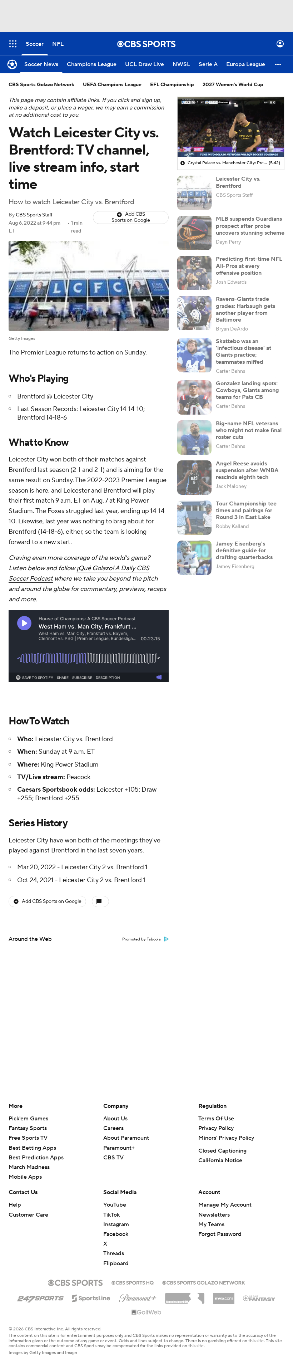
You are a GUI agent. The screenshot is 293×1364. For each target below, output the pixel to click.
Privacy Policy (216, 1128)
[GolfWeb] (146, 1312)
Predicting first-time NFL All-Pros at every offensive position (249, 265)
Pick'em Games (28, 1118)
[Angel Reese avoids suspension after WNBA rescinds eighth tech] (194, 477)
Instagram (116, 1224)
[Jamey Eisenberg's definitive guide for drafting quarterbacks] (194, 558)
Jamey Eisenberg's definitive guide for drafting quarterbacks (244, 550)
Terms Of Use (216, 1118)
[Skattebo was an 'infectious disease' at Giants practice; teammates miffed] (194, 355)
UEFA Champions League (112, 85)
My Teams (211, 1224)
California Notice (220, 1160)
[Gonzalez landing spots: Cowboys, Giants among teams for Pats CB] (194, 397)
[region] (231, 127)
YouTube (114, 1204)
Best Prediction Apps (36, 1157)
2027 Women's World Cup (233, 85)
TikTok (111, 1214)
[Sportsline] (91, 1297)
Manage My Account (225, 1204)
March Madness (29, 1167)
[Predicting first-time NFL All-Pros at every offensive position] (194, 273)
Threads (113, 1253)
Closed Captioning (222, 1150)
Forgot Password (220, 1234)
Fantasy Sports (28, 1128)
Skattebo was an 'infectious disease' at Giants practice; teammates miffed (243, 352)
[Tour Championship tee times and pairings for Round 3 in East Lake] (194, 517)
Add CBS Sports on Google (130, 217)
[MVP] (223, 1295)
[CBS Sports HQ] (132, 1282)
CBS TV (113, 1157)
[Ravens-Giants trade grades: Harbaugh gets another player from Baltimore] (194, 313)
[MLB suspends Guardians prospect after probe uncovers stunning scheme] (194, 233)
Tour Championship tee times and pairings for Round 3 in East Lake (246, 510)
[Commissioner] (184, 1295)
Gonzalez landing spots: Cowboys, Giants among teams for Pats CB (247, 390)
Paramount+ (119, 1148)
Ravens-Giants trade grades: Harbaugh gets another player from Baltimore (245, 309)
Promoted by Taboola (141, 939)
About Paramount (126, 1137)
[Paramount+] (138, 1296)
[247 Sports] (40, 1297)
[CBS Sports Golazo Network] (203, 1282)
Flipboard (116, 1263)
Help (15, 1204)
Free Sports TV (28, 1137)
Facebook (115, 1234)
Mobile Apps (25, 1176)
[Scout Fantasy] (259, 1297)
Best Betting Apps (32, 1148)
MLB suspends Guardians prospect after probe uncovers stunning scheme (250, 225)
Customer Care (28, 1214)
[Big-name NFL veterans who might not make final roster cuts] (194, 437)
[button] (12, 43)
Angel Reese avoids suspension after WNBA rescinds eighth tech (247, 470)
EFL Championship (172, 85)
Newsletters (214, 1214)
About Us (115, 1118)
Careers (113, 1128)
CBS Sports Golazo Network (41, 85)
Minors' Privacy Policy (226, 1137)
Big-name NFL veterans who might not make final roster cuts (249, 430)
